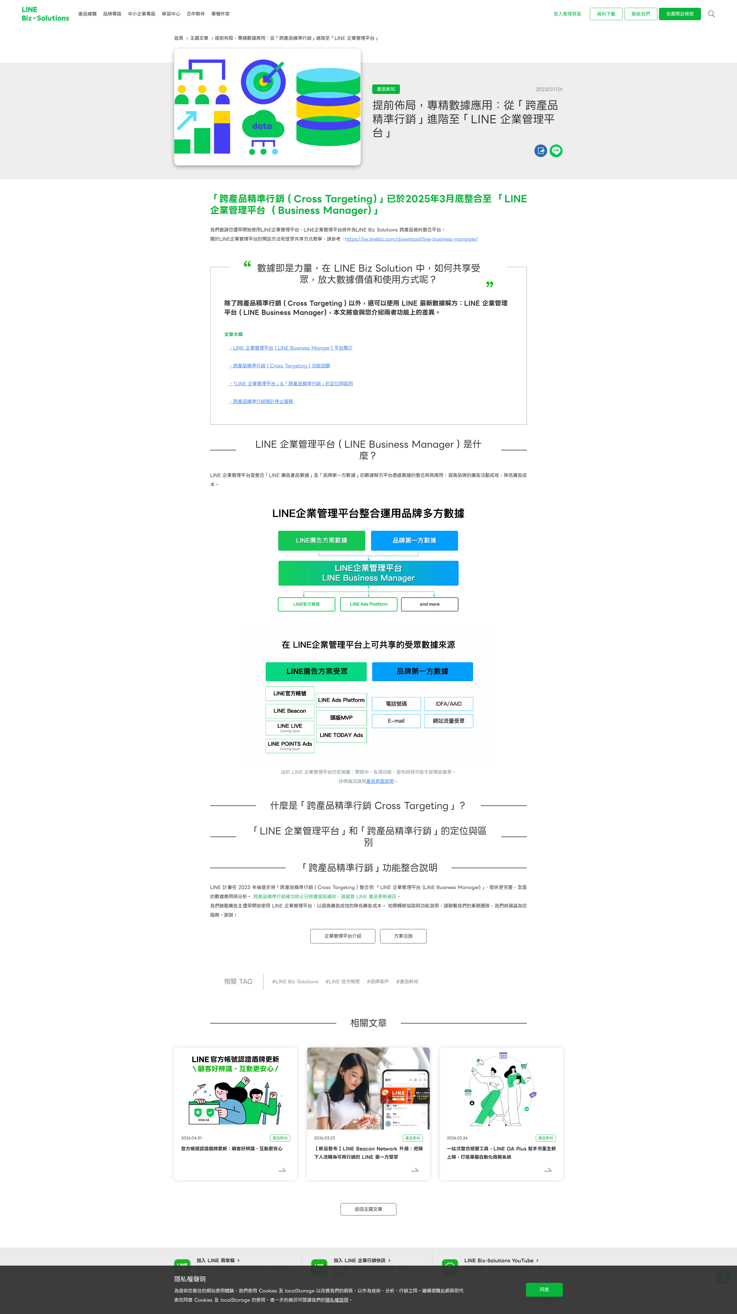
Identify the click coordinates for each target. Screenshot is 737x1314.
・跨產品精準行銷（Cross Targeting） (270, 365)
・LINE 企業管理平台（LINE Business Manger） (281, 348)
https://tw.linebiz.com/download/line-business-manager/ (411, 239)
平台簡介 (343, 348)
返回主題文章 (368, 1209)
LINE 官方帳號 (344, 981)
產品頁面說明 (380, 781)
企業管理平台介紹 (342, 936)
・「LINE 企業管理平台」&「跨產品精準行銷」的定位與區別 (291, 383)
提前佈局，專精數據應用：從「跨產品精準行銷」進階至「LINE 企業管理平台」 (297, 38)
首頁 (178, 38)
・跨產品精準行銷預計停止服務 (261, 401)
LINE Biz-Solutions (297, 981)
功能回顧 (321, 365)
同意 (544, 1289)
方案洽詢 (403, 936)
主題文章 (199, 38)
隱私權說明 (336, 1300)
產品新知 (409, 981)
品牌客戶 (380, 981)
